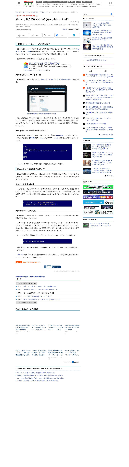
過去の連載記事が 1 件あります (27, 302)
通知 (37, 35)
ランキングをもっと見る (106, 134)
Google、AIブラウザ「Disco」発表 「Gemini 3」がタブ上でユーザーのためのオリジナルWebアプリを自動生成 (99, 97)
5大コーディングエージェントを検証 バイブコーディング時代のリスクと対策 (102, 155)
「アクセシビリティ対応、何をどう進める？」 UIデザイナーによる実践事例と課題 (99, 82)
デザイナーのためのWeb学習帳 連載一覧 (30, 277)
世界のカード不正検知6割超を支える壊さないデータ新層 (72, 327)
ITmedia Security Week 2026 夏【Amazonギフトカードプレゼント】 (100, 226)
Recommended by (67, 362)
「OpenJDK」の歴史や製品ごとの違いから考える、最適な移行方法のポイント (102, 32)
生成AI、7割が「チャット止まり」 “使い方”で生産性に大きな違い (23, 353)
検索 (111, 14)
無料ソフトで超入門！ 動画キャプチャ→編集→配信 (40, 286)
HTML (32, 138)
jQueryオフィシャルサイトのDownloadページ (57, 79)
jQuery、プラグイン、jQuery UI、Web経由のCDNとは (44, 63)
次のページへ (56, 267)
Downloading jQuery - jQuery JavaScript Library (39, 113)
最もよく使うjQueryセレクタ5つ (31, 262)
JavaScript (59, 135)
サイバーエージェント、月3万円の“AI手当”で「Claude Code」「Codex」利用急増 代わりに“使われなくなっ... (39, 330)
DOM (29, 51)
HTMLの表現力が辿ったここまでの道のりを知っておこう (42, 299)
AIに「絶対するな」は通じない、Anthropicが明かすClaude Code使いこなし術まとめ (101, 147)
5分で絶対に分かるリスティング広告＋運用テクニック (41, 289)
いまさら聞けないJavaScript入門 (96, 124)
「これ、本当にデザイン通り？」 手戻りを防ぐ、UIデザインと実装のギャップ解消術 (99, 130)
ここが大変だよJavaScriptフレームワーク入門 (38, 296)
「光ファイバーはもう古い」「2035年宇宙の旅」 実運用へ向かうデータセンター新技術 (102, 170)
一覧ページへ (109, 175)
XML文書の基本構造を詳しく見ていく (98, 103)
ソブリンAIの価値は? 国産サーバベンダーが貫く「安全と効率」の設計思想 (102, 25)
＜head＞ (41, 138)
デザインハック (28, 70)
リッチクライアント (39, 70)
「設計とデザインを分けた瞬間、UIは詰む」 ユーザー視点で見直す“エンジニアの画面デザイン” (99, 90)
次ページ (20, 255)
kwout (54, 113)
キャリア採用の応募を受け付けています (96, 60)
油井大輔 (64, 29)
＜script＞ (56, 138)
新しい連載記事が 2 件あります (27, 283)
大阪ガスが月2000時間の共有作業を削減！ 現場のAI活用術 (23, 327)
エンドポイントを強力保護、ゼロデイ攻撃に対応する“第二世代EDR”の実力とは (102, 47)
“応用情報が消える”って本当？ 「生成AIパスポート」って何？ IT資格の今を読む (103, 162)
